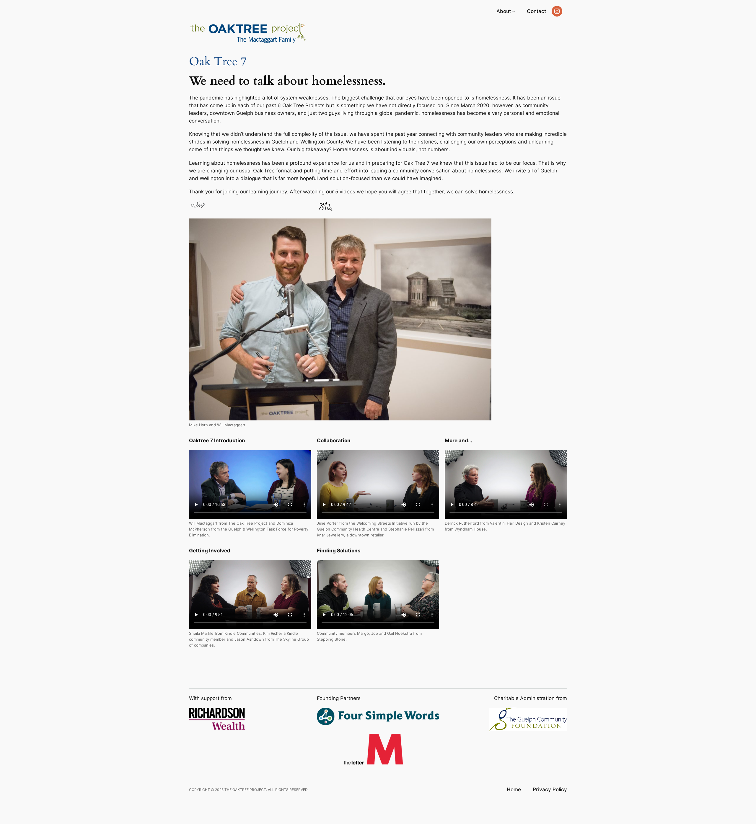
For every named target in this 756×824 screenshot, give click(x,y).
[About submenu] (513, 11)
